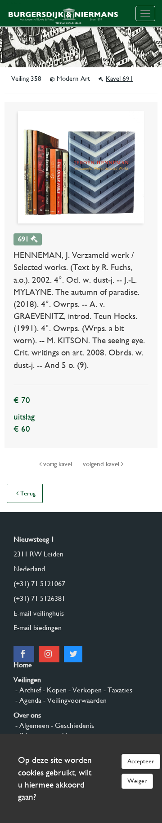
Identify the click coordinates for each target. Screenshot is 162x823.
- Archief (27, 690)
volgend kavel (102, 464)
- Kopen (54, 690)
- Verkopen (84, 690)
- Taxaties (117, 690)
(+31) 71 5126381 (39, 598)
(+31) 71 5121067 (39, 583)
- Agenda (27, 700)
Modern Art (73, 78)
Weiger (137, 780)
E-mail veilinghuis (39, 613)
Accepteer (140, 761)
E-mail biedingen (38, 627)
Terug (27, 493)
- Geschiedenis (71, 725)
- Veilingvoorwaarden (74, 700)
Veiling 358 (27, 78)
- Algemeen (31, 725)
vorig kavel (57, 464)
